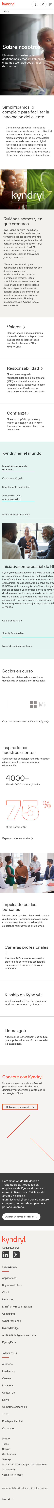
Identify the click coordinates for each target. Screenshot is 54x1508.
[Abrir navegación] (50, 4)
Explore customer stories (16, 838)
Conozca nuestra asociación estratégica (24, 721)
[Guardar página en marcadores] (35, 4)
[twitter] (16, 1254)
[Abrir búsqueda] (43, 4)
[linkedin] (5, 1254)
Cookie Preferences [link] (12, 1474)
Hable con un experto (18, 1107)
